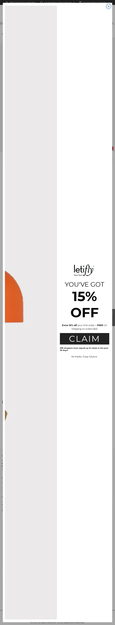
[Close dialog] (108, 6)
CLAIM (84, 339)
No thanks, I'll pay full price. (84, 356)
